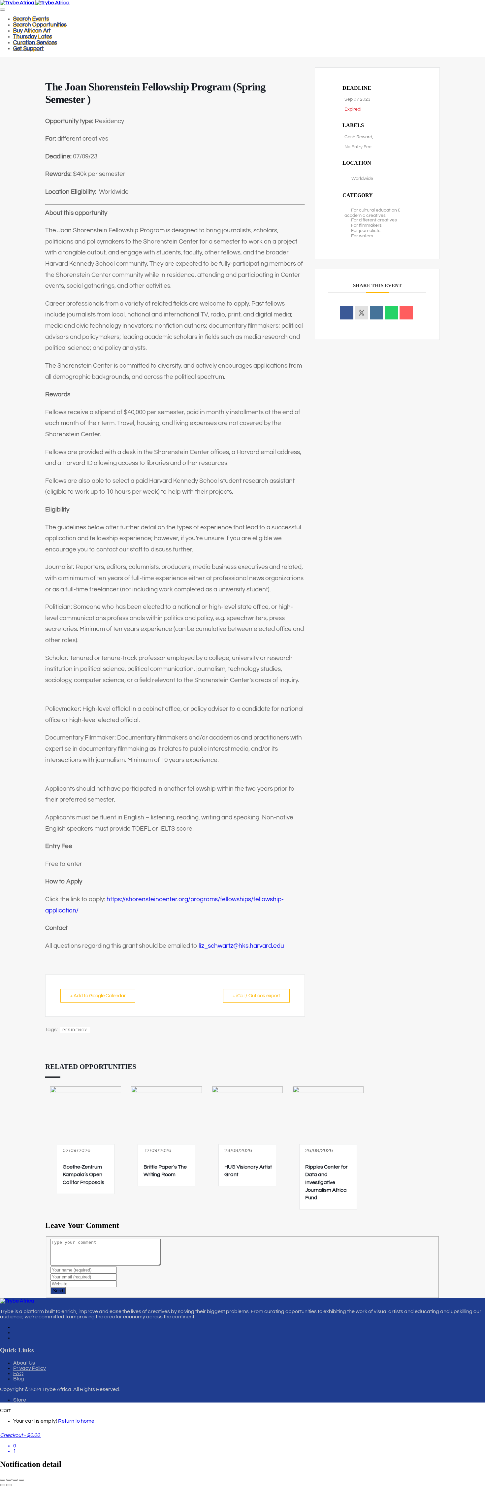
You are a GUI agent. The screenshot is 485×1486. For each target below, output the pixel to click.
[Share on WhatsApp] (391, 312)
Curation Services (35, 43)
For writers (362, 236)
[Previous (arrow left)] (2, 1485)
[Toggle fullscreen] (9, 1480)
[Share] (15, 1480)
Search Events (31, 19)
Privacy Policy (29, 1368)
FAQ (18, 1373)
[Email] (406, 312)
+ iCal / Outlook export (256, 995)
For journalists (365, 230)
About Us (24, 1363)
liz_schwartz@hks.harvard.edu (241, 946)
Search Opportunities (40, 25)
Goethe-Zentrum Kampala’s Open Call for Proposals (83, 1174)
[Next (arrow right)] (9, 1485)
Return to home (76, 1421)
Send (58, 1290)
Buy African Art (32, 31)
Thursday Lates (32, 37)
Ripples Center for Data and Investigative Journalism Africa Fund (326, 1182)
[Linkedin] (376, 312)
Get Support (28, 48)
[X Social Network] (361, 312)
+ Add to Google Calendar (98, 995)
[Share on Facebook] (346, 312)
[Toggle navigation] (2, 10)
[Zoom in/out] (2, 1480)
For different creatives (374, 220)
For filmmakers (366, 225)
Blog (18, 1378)
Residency (74, 1030)
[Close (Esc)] (21, 1480)
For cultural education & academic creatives (372, 213)
